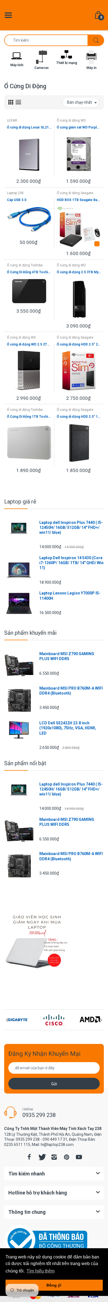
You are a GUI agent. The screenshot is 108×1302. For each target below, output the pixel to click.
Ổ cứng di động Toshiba (25, 265)
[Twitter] (41, 1157)
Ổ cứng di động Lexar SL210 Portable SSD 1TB (29, 127)
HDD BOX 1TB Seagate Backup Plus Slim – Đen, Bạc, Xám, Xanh (79, 200)
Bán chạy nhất (79, 102)
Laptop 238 (15, 193)
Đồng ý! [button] (54, 1285)
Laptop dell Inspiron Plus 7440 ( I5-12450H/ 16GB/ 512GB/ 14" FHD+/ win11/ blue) (71, 527)
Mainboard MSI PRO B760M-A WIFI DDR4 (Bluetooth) (71, 690)
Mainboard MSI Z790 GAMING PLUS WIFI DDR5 (66, 656)
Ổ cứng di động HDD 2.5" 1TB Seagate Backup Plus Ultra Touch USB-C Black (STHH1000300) (79, 417)
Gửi (54, 1084)
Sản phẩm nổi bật (25, 763)
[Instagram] (54, 1157)
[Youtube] (79, 1157)
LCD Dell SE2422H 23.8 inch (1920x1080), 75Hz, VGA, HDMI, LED (67, 728)
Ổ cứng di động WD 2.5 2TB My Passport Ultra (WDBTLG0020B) (29, 344)
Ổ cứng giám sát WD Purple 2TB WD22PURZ (79, 127)
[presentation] (7, 1020)
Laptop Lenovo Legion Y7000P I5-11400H (70, 595)
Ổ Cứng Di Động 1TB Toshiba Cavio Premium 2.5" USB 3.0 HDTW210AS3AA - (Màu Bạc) (29, 417)
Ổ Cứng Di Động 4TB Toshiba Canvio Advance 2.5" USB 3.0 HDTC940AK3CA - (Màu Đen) (29, 272)
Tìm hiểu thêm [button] (41, 1271)
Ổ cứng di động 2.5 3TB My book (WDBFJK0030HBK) (79, 272)
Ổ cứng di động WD (71, 120)
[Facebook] (29, 1157)
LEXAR (12, 120)
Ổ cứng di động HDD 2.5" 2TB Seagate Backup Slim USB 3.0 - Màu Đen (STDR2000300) (79, 344)
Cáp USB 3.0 (16, 200)
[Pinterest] (66, 1157)
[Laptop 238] (54, 15)
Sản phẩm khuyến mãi (30, 632)
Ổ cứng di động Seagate (75, 193)
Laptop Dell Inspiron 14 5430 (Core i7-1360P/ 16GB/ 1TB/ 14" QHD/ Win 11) (71, 563)
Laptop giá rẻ (20, 501)
